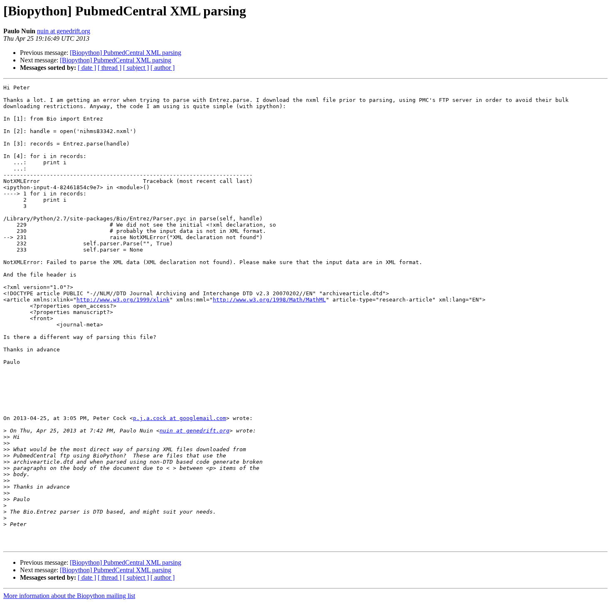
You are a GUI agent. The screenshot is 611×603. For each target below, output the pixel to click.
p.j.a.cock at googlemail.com (179, 418)
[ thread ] (109, 67)
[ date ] (87, 67)
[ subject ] (136, 67)
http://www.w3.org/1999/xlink (123, 300)
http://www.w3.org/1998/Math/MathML (269, 300)
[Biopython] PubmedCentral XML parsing (125, 52)
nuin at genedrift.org (63, 31)
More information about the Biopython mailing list (69, 595)
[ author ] (162, 67)
